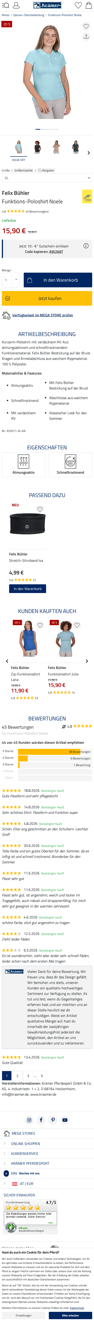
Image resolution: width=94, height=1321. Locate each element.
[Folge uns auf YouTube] (64, 1120)
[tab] (38, 129)
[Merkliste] (78, 5)
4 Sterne (8, 758)
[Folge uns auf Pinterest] (52, 1120)
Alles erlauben (70, 1315)
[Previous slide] (5, 153)
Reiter (6, 15)
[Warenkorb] (88, 5)
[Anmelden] (16, 5)
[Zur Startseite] (47, 5)
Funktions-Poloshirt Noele (65, 15)
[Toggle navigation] (5, 5)
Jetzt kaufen (50, 298)
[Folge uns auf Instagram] (29, 1120)
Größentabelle (23, 170)
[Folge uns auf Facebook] (41, 1120)
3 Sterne (8, 764)
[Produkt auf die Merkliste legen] (86, 26)
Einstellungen (23, 1315)
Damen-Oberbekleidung (28, 15)
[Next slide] (88, 153)
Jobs (22, 1173)
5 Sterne (8, 751)
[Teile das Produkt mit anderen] (86, 36)
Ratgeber (48, 170)
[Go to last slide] (7, 661)
